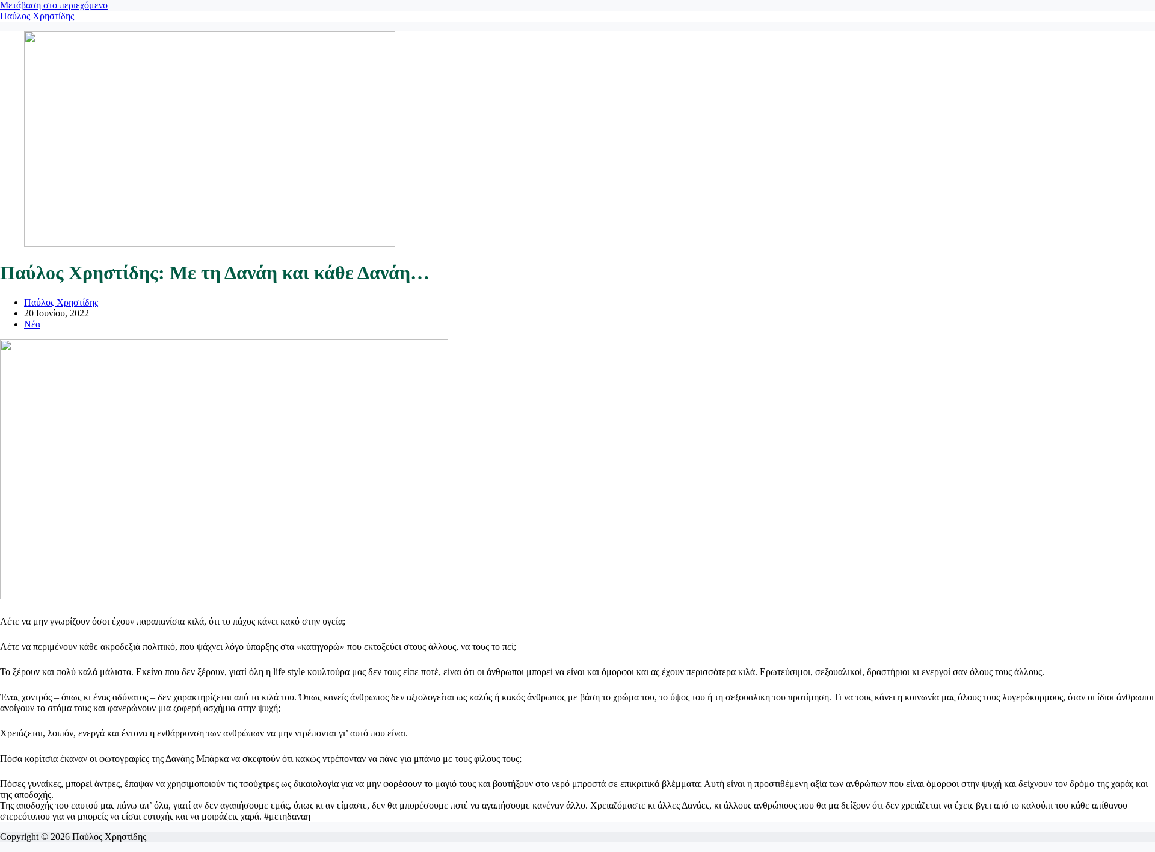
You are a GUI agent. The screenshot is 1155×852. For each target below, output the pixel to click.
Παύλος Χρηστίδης (37, 16)
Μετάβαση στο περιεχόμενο (54, 5)
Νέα (32, 324)
